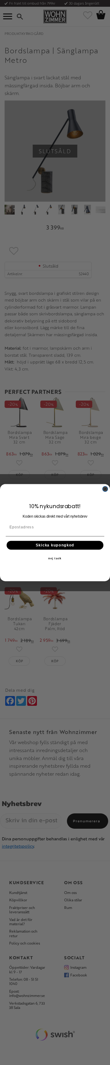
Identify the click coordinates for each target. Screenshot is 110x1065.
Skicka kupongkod (55, 545)
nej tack (55, 558)
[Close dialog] (105, 488)
